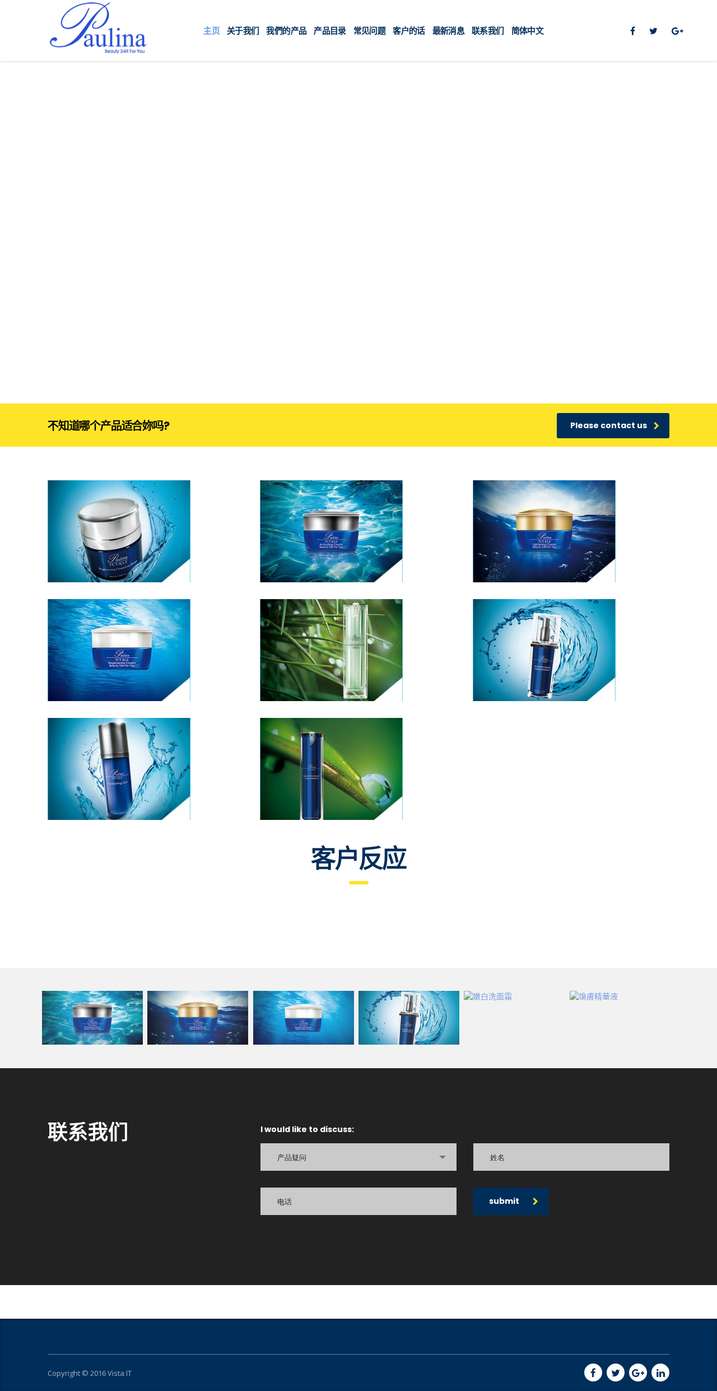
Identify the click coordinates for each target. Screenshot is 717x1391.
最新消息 (448, 30)
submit (504, 1201)
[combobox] (358, 1157)
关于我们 (243, 30)
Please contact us (608, 425)
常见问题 (369, 30)
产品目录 (330, 30)
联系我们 (488, 30)
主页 (211, 30)
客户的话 (409, 30)
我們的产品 (286, 30)
